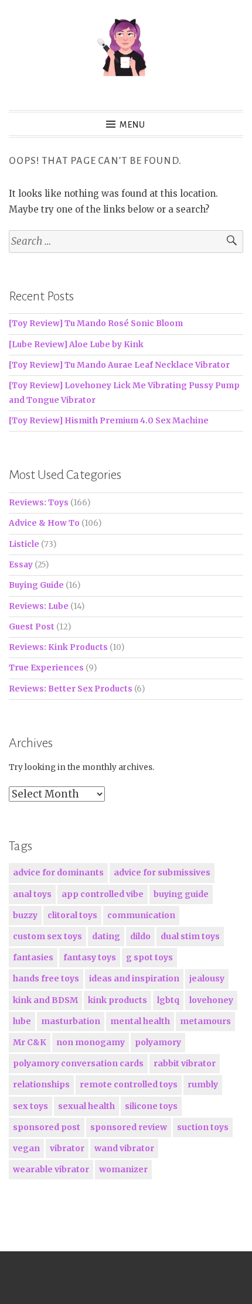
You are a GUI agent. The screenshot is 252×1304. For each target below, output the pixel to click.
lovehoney (211, 1000)
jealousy (206, 978)
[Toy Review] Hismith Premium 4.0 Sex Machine (109, 421)
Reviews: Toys (39, 503)
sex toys (30, 1106)
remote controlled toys (129, 1084)
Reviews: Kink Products (58, 647)
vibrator (67, 1148)
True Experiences (46, 668)
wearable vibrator (51, 1169)
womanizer (123, 1169)
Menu (132, 124)
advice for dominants (58, 872)
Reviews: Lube (39, 606)
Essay (21, 565)
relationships (41, 1084)
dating (106, 936)
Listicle (24, 544)
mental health (140, 1021)
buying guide (181, 894)
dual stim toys (190, 936)
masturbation (70, 1021)
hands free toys (46, 978)
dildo (140, 936)
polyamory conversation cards (78, 1063)
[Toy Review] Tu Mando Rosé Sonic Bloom (96, 323)
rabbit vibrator (185, 1063)
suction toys (203, 1127)
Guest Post (32, 627)
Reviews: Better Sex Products (70, 689)
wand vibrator (124, 1148)
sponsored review (128, 1127)
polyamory (158, 1042)
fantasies (33, 957)
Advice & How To (44, 523)
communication (141, 915)
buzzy (25, 915)
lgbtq (168, 1000)
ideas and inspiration (134, 978)
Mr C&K (29, 1042)
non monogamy (90, 1042)
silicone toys (151, 1106)
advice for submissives (162, 872)
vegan (26, 1148)
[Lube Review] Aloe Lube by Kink (76, 345)
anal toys (32, 894)
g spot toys (149, 957)
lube (22, 1021)
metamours (205, 1021)
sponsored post (46, 1127)
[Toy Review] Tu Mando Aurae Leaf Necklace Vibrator (119, 365)
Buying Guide (36, 585)
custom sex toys (47, 936)
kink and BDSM (45, 1000)
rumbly (203, 1084)
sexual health (86, 1106)
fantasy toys (89, 957)
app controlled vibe (103, 894)
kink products (117, 1000)
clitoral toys (72, 915)
